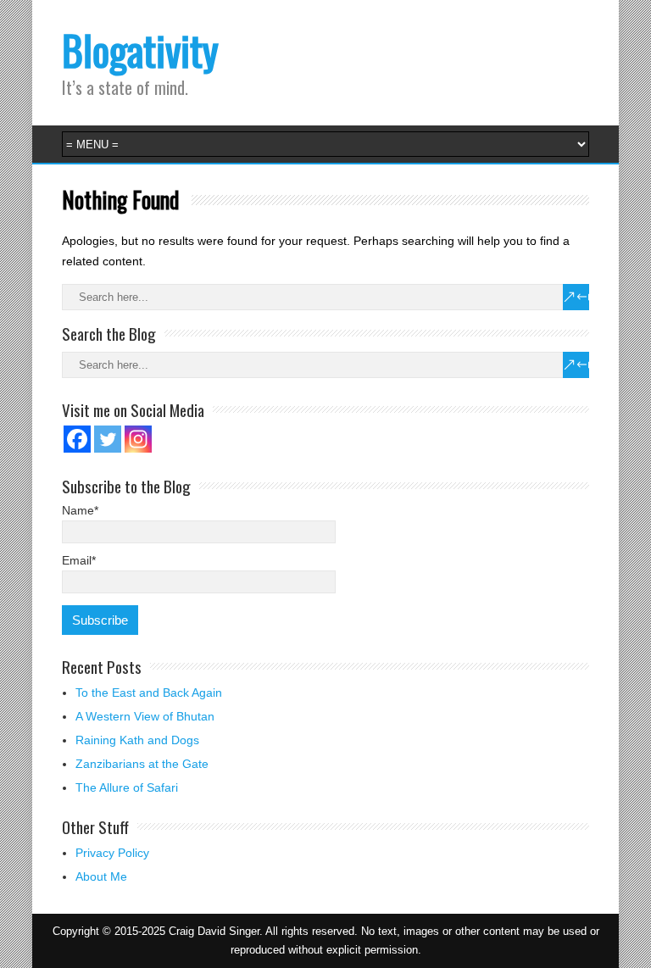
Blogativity (140, 49)
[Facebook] (77, 439)
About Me (101, 876)
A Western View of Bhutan (144, 716)
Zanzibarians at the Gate (142, 764)
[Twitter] (107, 439)
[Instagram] (138, 439)
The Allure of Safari (126, 787)
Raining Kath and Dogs (137, 740)
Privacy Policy (112, 853)
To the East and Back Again (148, 692)
